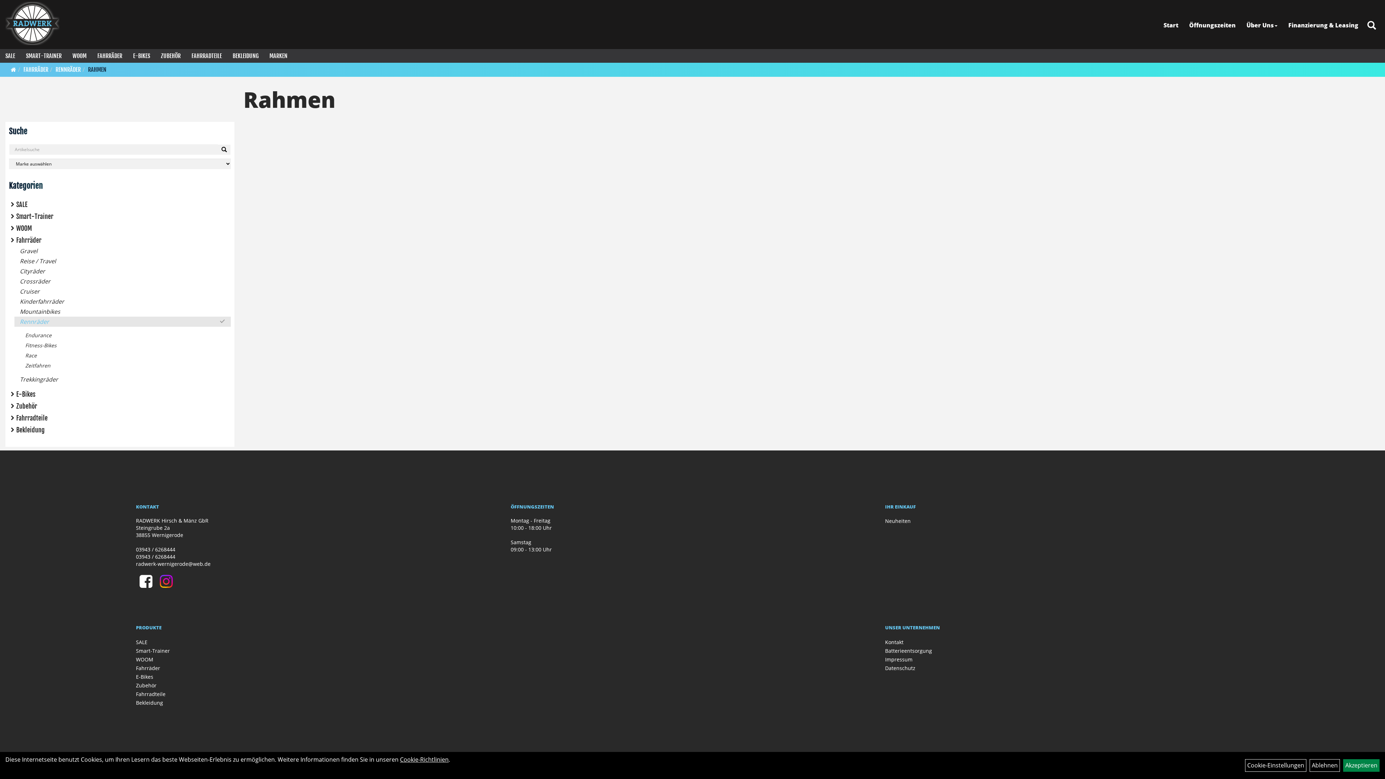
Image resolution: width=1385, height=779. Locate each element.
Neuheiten (898, 521)
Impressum (899, 659)
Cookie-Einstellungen (1275, 765)
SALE (10, 56)
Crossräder (35, 281)
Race (31, 355)
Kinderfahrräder (42, 301)
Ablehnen (1325, 765)
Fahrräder (109, 56)
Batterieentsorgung (908, 650)
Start (1171, 25)
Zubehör (171, 56)
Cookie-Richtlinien (424, 759)
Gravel (29, 251)
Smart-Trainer (44, 56)
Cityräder (32, 271)
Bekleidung (246, 56)
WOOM (79, 56)
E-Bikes (141, 56)
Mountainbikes (40, 312)
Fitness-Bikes (41, 345)
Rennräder (68, 69)
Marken (278, 56)
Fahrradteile (207, 56)
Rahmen (97, 69)
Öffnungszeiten (1212, 25)
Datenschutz (900, 668)
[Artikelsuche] (1371, 26)
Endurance (38, 335)
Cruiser (30, 291)
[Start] (13, 69)
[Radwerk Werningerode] (32, 23)
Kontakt (894, 642)
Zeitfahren (37, 365)
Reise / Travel (38, 261)
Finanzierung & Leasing (1323, 25)
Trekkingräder (39, 379)
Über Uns (1260, 25)
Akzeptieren (1361, 765)
